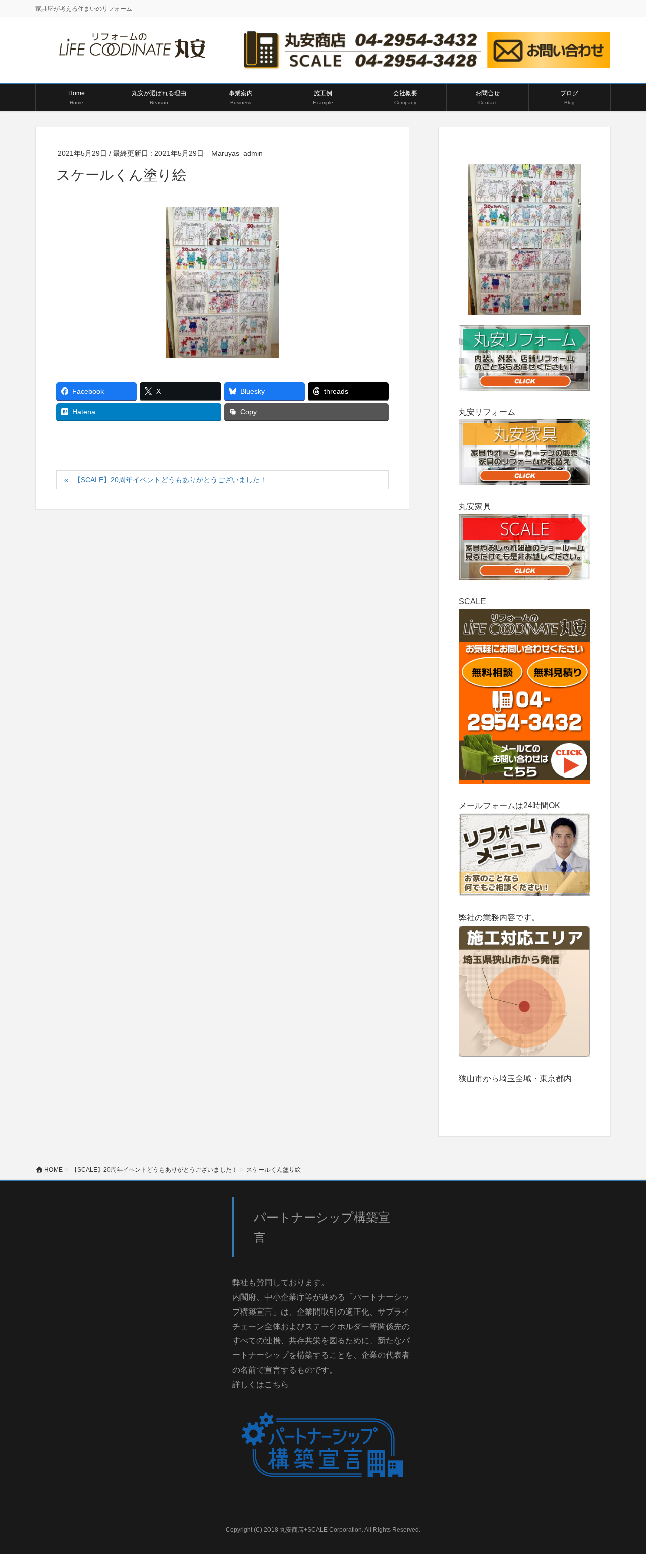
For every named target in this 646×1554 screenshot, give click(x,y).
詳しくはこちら (260, 1384)
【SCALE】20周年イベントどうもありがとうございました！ (170, 480)
